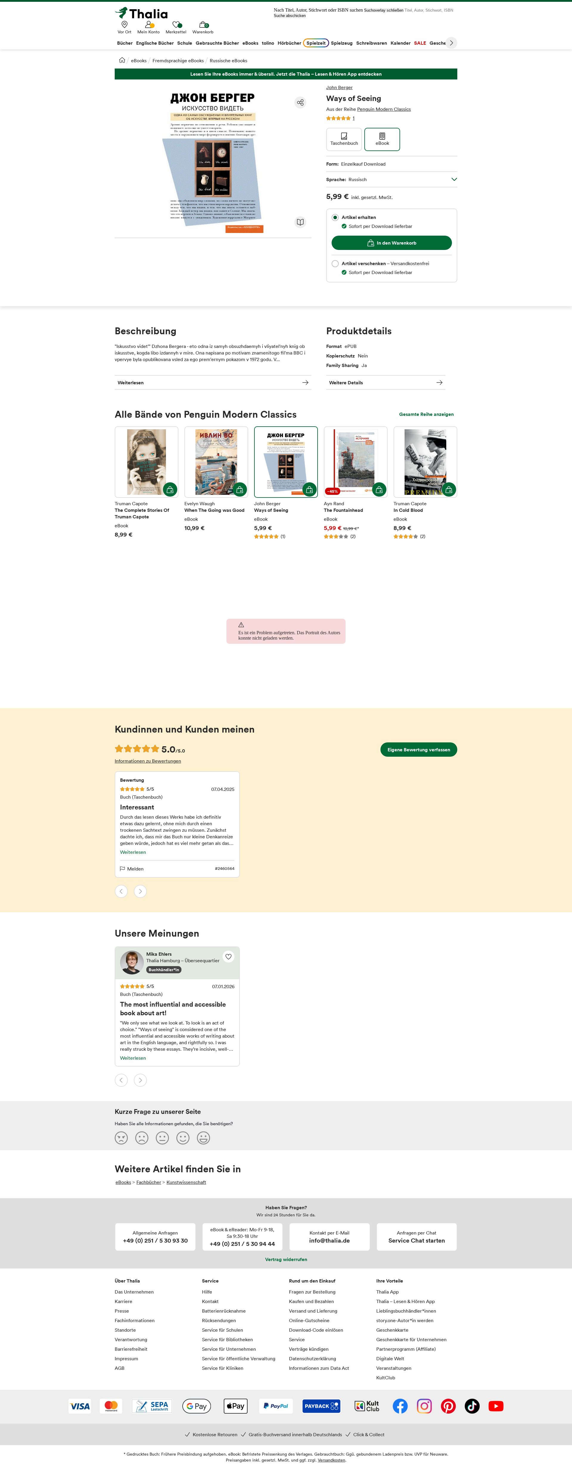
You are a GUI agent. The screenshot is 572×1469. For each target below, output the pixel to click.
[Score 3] (162, 1137)
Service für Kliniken (222, 1368)
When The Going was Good (216, 483)
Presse (122, 1311)
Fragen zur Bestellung (312, 1292)
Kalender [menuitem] (401, 43)
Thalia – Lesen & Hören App (405, 1301)
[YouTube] (496, 1407)
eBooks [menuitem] (250, 43)
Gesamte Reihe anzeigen (426, 414)
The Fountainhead (356, 483)
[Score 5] (203, 1137)
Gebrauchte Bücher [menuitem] (217, 43)
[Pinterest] (448, 1407)
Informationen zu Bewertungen (148, 761)
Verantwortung (131, 1339)
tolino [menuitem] (268, 43)
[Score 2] (141, 1137)
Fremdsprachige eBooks (178, 60)
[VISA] (80, 1407)
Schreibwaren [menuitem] (371, 43)
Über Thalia (127, 1280)
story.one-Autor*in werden (404, 1320)
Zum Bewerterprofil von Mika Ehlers (177, 963)
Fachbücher (148, 1182)
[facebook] (400, 1407)
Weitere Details (346, 382)
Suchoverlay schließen (383, 10)
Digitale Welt (390, 1358)
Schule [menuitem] (184, 43)
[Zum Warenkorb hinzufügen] (170, 489)
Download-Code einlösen (316, 1330)
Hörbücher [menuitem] (289, 43)
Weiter (451, 43)
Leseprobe (300, 222)
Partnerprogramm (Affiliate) (406, 1349)
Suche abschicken (290, 15)
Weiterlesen (131, 382)
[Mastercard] (111, 1407)
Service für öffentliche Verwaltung (238, 1358)
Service (210, 1280)
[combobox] (335, 217)
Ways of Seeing (286, 483)
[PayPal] (276, 1407)
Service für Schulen (222, 1330)
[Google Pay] (197, 1407)
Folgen (228, 957)
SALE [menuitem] (420, 43)
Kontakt (210, 1301)
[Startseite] (122, 60)
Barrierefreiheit (131, 1349)
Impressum (126, 1358)
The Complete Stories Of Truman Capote (146, 483)
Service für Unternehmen (229, 1349)
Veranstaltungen (393, 1368)
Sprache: (346, 179)
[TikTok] (472, 1407)
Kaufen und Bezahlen (311, 1301)
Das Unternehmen (134, 1292)
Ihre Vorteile (389, 1280)
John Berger (339, 87)
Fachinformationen (135, 1320)
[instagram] (424, 1407)
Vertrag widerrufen (286, 1259)
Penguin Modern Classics (384, 109)
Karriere (123, 1301)
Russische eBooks (228, 60)
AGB (120, 1368)
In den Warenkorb (396, 243)
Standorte (125, 1330)
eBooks (139, 60)
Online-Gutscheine (309, 1320)
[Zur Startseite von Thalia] (144, 13)
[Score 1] (121, 1137)
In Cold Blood (425, 483)
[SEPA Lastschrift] (152, 1407)
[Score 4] (182, 1137)
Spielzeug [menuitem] (342, 43)
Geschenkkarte (392, 1330)
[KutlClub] (367, 1407)
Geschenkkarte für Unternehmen (411, 1339)
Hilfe (207, 1292)
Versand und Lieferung (313, 1311)
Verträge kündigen (309, 1349)
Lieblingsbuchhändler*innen (406, 1311)
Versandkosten (331, 1460)
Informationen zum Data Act (319, 1368)
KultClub (385, 1378)
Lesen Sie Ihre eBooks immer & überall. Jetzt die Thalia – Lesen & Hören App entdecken (286, 74)
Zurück (121, 891)
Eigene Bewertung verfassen (419, 749)
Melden (135, 869)
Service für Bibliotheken (227, 1339)
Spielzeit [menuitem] (316, 43)
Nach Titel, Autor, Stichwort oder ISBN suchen (318, 10)
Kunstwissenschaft (186, 1182)
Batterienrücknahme (224, 1311)
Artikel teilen (300, 102)
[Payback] (321, 1407)
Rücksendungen (219, 1320)
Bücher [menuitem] (125, 43)
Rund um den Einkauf (312, 1280)
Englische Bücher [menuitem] (155, 43)
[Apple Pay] (235, 1407)
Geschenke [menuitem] (442, 43)
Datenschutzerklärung (312, 1358)
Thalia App (387, 1292)
